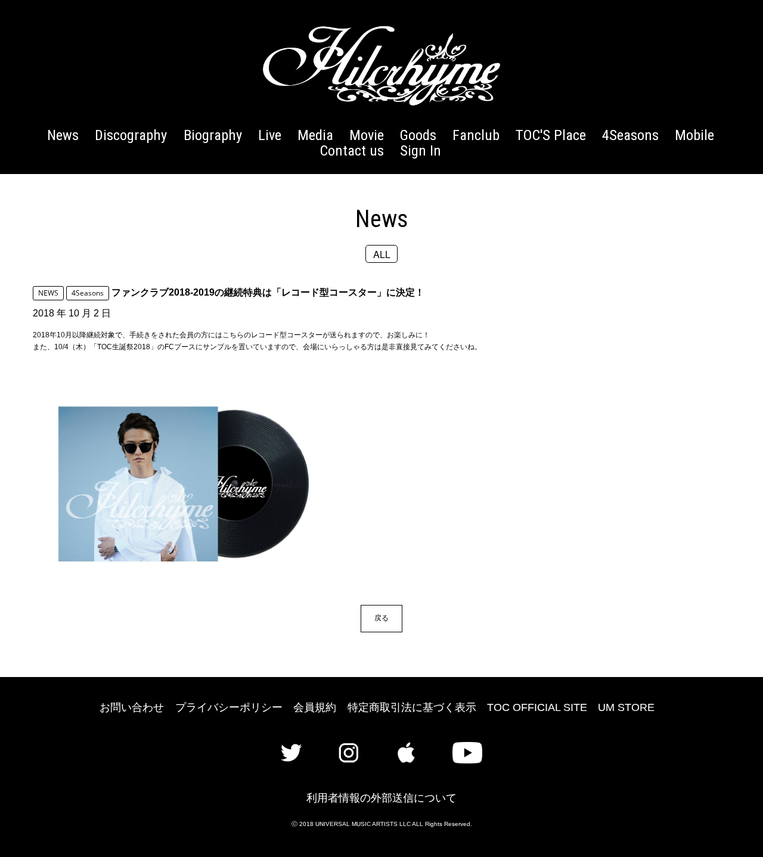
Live (269, 135)
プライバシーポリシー (229, 707)
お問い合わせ (132, 707)
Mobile (694, 135)
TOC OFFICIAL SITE (537, 707)
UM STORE (626, 707)
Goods (418, 135)
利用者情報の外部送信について (381, 798)
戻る (381, 618)
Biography (213, 135)
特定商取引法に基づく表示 (412, 707)
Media (315, 135)
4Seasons (630, 135)
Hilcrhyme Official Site (381, 65)
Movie (366, 135)
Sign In (420, 150)
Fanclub (476, 135)
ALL (381, 253)
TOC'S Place (551, 135)
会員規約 (314, 707)
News (63, 135)
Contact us (352, 150)
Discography (131, 135)
